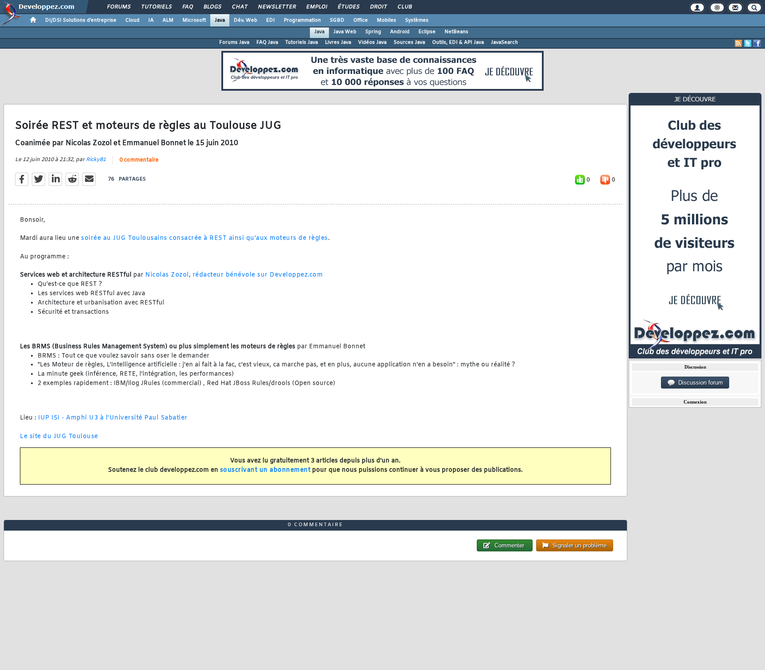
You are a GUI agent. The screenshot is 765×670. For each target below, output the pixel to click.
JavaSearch (504, 42)
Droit (378, 7)
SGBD (337, 20)
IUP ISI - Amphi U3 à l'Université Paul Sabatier (113, 418)
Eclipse (427, 32)
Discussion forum (699, 382)
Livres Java (338, 42)
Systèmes (417, 20)
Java (220, 20)
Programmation (302, 20)
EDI (270, 20)
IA (151, 20)
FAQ (187, 7)
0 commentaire (139, 160)
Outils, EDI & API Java (458, 42)
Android (400, 32)
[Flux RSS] (738, 43)
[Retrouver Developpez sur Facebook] (757, 43)
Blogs (212, 7)
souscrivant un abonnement (265, 470)
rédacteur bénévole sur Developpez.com (258, 275)
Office (360, 20)
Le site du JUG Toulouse (59, 436)
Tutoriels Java (301, 42)
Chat (239, 7)
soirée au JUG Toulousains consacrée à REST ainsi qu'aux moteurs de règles (204, 238)
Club (404, 7)
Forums (118, 7)
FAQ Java (267, 42)
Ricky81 (96, 159)
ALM (168, 20)
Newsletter (276, 7)
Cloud (132, 20)
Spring (373, 32)
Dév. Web (245, 20)
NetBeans (456, 32)
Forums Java (234, 42)
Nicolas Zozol (167, 275)
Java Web (344, 32)
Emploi (316, 7)
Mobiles (386, 20)
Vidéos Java (372, 42)
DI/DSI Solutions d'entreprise (80, 20)
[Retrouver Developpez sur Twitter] (747, 43)
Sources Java (409, 42)
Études (348, 7)
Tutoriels (156, 7)
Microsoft (194, 20)
